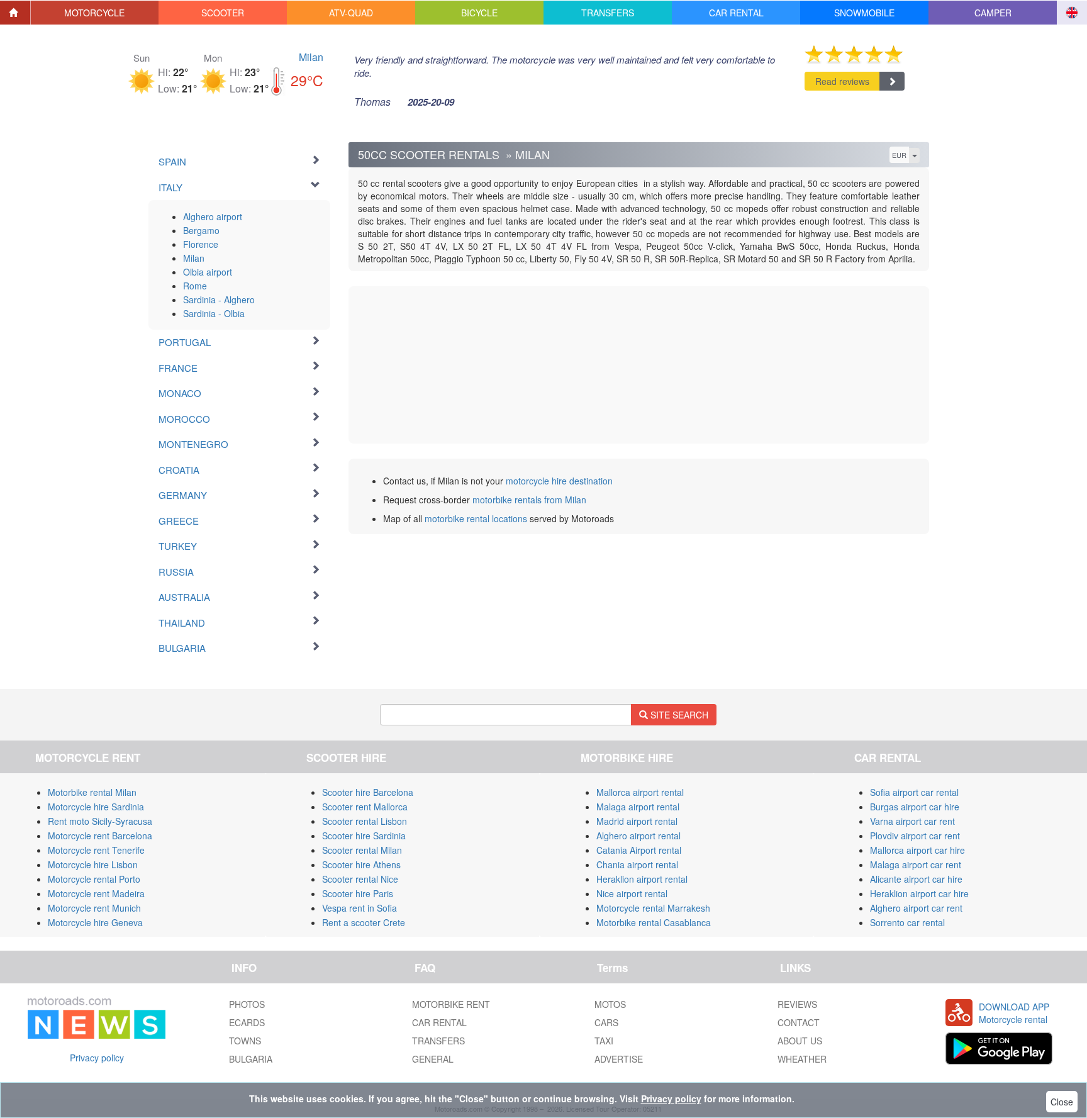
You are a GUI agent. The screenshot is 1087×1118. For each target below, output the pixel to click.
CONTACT (799, 1022)
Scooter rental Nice (360, 879)
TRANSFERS (438, 1040)
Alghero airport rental (638, 835)
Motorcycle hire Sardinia (96, 806)
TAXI (603, 1040)
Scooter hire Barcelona (367, 792)
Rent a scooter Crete (363, 922)
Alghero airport (212, 216)
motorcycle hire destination (559, 480)
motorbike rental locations (476, 518)
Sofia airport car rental (914, 792)
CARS (606, 1022)
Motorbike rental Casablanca (653, 922)
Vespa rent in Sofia (359, 908)
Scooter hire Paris (357, 893)
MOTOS (610, 1004)
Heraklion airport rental (642, 879)
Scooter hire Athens (361, 864)
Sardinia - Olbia (214, 313)
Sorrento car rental (907, 922)
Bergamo (201, 230)
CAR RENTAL (439, 1022)
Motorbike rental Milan (92, 792)
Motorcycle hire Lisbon (93, 864)
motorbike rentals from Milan (529, 499)
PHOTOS (247, 1004)
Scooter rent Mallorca (365, 806)
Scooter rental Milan (362, 850)
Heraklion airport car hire (919, 893)
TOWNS (245, 1040)
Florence (200, 244)
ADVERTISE (618, 1059)
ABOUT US (800, 1040)
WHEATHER (802, 1059)
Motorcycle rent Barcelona (100, 835)
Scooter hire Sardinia (364, 835)
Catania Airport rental (638, 850)
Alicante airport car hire (916, 879)
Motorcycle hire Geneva (95, 922)
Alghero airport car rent (916, 908)
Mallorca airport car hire (917, 850)
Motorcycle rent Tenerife (96, 850)
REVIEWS (797, 1004)
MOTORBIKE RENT (451, 1004)
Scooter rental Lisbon (364, 821)
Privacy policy (97, 1057)
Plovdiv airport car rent (915, 835)
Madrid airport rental (636, 821)
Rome (195, 285)
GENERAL (433, 1059)
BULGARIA (250, 1059)
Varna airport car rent (912, 821)
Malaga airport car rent (915, 864)
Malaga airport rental (637, 806)
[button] (95, 13)
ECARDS (247, 1022)
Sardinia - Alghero (219, 299)
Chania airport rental (637, 864)
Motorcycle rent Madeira (96, 893)
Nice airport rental (631, 893)
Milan (311, 57)
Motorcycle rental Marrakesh (653, 908)
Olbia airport (207, 272)
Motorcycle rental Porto (94, 879)
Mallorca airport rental (640, 792)
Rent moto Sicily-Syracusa (100, 821)
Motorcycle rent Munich (94, 908)
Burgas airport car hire (914, 806)
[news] (96, 1015)
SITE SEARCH (678, 714)
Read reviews (842, 81)
